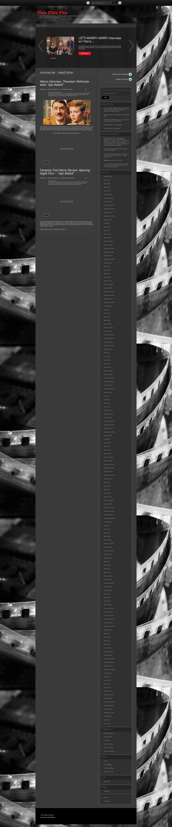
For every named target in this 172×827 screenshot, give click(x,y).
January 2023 (108, 331)
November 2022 (109, 338)
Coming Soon (108, 737)
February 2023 (108, 327)
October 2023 (108, 299)
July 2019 (107, 482)
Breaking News (108, 733)
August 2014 (108, 673)
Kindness (82, 182)
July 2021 (107, 396)
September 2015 (109, 626)
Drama (61, 93)
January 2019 (108, 504)
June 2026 (107, 183)
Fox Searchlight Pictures (69, 93)
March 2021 (107, 410)
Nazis (49, 94)
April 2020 (107, 450)
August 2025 (108, 219)
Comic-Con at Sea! (116, 160)
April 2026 (107, 191)
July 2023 (107, 309)
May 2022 (107, 360)
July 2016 (107, 594)
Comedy (57, 93)
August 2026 (108, 176)
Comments (109, 768)
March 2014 (107, 691)
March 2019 (107, 497)
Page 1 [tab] (50, 58)
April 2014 (107, 687)
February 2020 (108, 457)
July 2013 (107, 720)
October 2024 (108, 255)
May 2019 (107, 489)
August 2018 (108, 522)
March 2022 (107, 367)
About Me (43, 25)
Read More (84, 53)
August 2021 (108, 392)
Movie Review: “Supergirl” (112, 128)
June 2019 (107, 486)
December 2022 (109, 335)
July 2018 (107, 525)
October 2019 (108, 471)
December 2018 (109, 507)
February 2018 (108, 543)
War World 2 (78, 184)
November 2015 (109, 619)
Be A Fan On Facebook (120, 74)
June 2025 (107, 227)
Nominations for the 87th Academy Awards (115, 166)
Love (86, 182)
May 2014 (107, 684)
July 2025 (107, 223)
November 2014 (109, 662)
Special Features (109, 751)
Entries (107, 764)
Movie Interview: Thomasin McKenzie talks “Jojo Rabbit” (64, 83)
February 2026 (108, 198)
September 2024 (109, 259)
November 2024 (109, 252)
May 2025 (107, 230)
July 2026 (107, 180)
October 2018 (108, 515)
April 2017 (107, 568)
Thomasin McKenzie (70, 95)
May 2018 (107, 532)
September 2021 (109, 389)
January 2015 (108, 655)
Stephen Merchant (80, 94)
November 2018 (109, 511)
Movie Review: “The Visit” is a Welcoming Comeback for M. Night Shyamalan (116, 155)
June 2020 (107, 443)
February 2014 (108, 694)
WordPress (51, 817)
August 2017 (108, 558)
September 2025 (109, 216)
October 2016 (108, 586)
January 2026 (108, 201)
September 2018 (109, 518)
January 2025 (108, 245)
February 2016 (108, 608)
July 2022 (107, 353)
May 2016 (107, 597)
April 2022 (107, 363)
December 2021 (109, 378)
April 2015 (107, 644)
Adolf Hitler (51, 93)
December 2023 (109, 291)
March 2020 (107, 453)
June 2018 (107, 529)
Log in (106, 761)
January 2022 (108, 374)
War (76, 95)
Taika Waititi (61, 95)
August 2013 (108, 716)
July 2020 (107, 439)
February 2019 (108, 500)
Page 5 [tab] (55, 58)
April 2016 (107, 601)
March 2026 (107, 194)
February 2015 (108, 651)
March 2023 (107, 324)
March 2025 (107, 237)
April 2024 (107, 277)
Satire (63, 94)
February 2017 (108, 576)
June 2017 (107, 565)
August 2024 (108, 263)
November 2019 (109, 468)
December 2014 (109, 658)
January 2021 (108, 417)
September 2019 (109, 475)
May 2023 (107, 317)
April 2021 (107, 407)
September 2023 (109, 302)
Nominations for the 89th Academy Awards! (116, 144)
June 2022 (107, 356)
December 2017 (109, 550)
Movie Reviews (58, 92)
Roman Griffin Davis (57, 94)
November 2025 (109, 209)
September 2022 (109, 345)
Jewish (72, 182)
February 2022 (108, 371)
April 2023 (107, 320)
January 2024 (108, 288)
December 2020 (109, 421)
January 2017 (108, 579)
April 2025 (107, 234)
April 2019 (107, 493)
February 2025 (108, 241)
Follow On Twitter (122, 79)
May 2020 (107, 446)
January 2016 (108, 612)
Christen (106, 149)
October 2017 (108, 554)
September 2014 (109, 669)
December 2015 (109, 615)
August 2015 (108, 630)
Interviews (51, 92)
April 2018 (107, 536)
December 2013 (109, 702)
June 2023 (107, 313)
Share (46, 162)
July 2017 (107, 561)
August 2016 (108, 590)
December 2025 (109, 205)
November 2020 (109, 425)
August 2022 (108, 349)
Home (38, 25)
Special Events (108, 747)
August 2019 (108, 479)
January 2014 (108, 698)
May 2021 (107, 403)
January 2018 (108, 547)
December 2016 (109, 583)
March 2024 (107, 281)
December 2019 (109, 464)
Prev (131, 47)
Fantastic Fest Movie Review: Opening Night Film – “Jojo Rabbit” (65, 172)
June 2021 (107, 399)
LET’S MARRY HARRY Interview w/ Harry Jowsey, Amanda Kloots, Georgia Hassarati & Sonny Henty (116, 110)
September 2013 (109, 712)
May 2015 (107, 641)
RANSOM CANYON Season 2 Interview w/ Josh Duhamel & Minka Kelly (116, 120)
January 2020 (108, 461)
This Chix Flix (52, 13)
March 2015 (107, 648)
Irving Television (80, 93)
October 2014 (108, 666)
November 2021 (109, 381)
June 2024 (107, 270)
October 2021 (108, 385)
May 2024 (107, 273)
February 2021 (108, 414)
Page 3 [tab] (52, 58)
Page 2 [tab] (51, 58)
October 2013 (108, 709)
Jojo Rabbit (87, 93)
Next (40, 47)
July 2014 (107, 676)
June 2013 (107, 723)
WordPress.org (108, 771)
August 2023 (108, 306)
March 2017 (107, 572)
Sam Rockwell (65, 183)
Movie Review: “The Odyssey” (113, 124)
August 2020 (108, 435)
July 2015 (107, 633)
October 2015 (108, 623)
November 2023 (109, 295)
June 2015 (107, 637)
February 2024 (108, 284)
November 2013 (109, 705)
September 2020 (109, 432)
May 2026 (107, 187)
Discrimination (62, 182)
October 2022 (108, 342)
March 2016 (107, 604)
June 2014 (107, 680)
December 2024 (109, 248)
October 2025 (108, 212)
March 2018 (107, 540)
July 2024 (107, 266)
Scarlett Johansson (70, 94)
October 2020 (108, 428)
